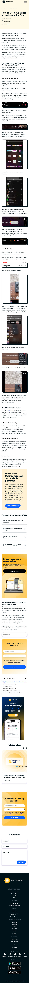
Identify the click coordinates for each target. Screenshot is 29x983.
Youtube (25, 956)
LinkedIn (14, 928)
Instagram (14, 924)
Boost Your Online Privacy (9, 688)
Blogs (2, 8)
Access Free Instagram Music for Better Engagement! (12, 693)
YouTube (14, 933)
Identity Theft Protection (14, 913)
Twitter (14, 926)
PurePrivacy (9, 410)
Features (14, 900)
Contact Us (14, 947)
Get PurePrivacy (14, 571)
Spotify (14, 930)
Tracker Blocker (14, 903)
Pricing (14, 897)
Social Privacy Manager (14, 919)
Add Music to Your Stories (9, 684)
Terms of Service (10, 813)
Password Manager (14, 916)
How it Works (14, 893)
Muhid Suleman (7, 18)
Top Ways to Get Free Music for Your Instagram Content (15, 682)
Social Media (7, 8)
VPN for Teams (14, 914)
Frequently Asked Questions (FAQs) (11, 690)
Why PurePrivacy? (14, 892)
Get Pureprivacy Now (13, 505)
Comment (21, 862)
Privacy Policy (17, 662)
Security (15, 895)
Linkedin (20, 956)
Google (14, 932)
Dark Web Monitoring (14, 905)
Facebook (14, 922)
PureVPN (14, 911)
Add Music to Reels (7, 686)
